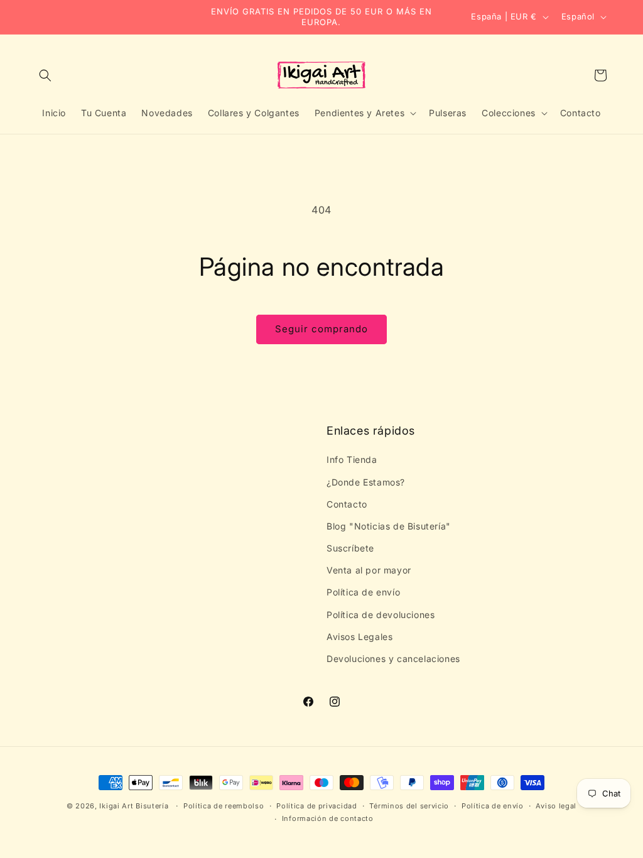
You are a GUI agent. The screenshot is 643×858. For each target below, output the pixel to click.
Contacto (347, 504)
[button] (45, 75)
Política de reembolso (223, 805)
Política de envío (363, 592)
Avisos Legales (359, 636)
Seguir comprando (321, 329)
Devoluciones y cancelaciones (393, 658)
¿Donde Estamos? (366, 482)
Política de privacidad (316, 805)
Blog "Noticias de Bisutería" (389, 526)
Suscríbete (350, 548)
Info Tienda (352, 459)
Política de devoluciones (381, 614)
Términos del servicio (409, 805)
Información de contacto (328, 818)
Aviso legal (556, 805)
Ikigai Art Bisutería (133, 805)
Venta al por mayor (369, 570)
